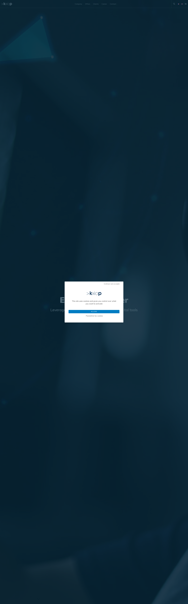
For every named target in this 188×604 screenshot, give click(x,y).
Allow (94, 311)
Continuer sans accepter (112, 284)
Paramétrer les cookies (94, 316)
